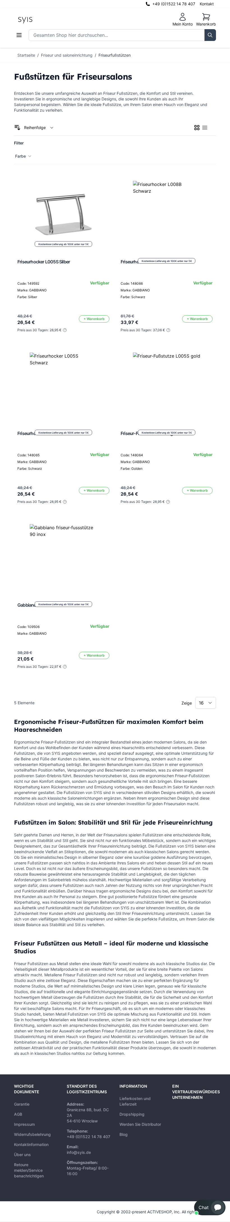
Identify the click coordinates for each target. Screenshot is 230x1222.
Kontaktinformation (31, 1144)
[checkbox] (197, 127)
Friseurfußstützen (114, 55)
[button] (210, 1207)
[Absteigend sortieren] (17, 127)
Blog (123, 1134)
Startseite (26, 55)
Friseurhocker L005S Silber (43, 261)
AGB (18, 1114)
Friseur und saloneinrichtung (67, 55)
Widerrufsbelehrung (32, 1134)
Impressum (24, 1124)
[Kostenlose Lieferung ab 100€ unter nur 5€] (166, 214)
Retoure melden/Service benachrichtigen (29, 1170)
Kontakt (207, 3)
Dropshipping (131, 1114)
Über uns (22, 1154)
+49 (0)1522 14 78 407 (173, 3)
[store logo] (38, 19)
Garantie (21, 1104)
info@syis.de (79, 1152)
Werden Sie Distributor (140, 1124)
